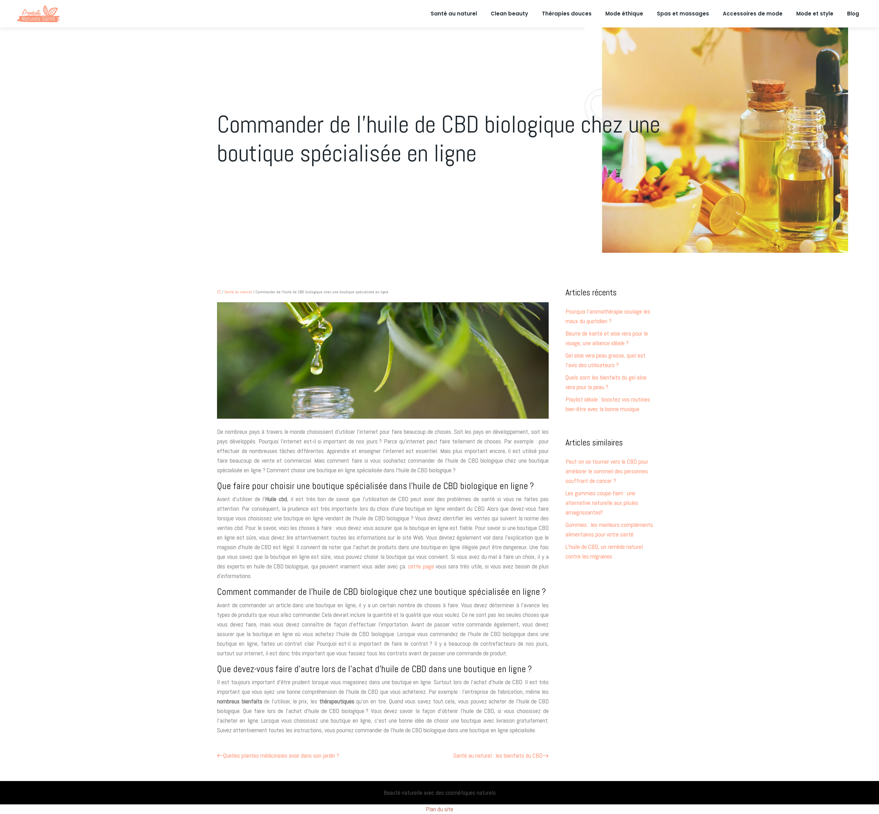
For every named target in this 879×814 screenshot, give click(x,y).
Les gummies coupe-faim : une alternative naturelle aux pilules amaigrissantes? (602, 502)
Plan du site (439, 809)
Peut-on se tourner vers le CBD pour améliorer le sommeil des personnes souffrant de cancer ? (607, 471)
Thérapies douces (567, 13)
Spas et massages (683, 13)
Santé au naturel (454, 13)
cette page (421, 566)
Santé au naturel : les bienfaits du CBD (498, 755)
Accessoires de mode (753, 13)
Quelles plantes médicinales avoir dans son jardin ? (281, 755)
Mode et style (814, 13)
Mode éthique (624, 13)
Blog (853, 13)
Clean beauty (509, 13)
